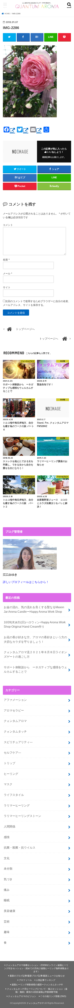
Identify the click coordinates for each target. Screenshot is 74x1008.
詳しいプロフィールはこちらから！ (26, 582)
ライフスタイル (14, 794)
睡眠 (7, 900)
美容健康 (9, 910)
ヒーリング (11, 773)
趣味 (7, 932)
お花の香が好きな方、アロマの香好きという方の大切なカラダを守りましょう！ (35, 639)
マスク (8, 784)
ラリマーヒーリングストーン (22, 815)
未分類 (8, 868)
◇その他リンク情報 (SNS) (53, 996)
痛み (7, 889)
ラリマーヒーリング (17, 805)
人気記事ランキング (45, 980)
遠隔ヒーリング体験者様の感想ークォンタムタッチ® (37, 985)
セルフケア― (12, 752)
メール (7, 273)
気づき (8, 879)
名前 (6, 259)
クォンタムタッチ (15, 731)
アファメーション (15, 699)
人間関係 (9, 826)
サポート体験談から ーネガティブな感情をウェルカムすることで (35, 669)
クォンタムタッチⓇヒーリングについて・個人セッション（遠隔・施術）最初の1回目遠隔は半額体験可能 (37, 990)
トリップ (9, 763)
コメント (8, 224)
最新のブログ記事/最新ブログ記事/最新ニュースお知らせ (37, 976)
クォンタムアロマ (15, 720)
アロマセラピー (14, 710)
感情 (7, 837)
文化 (7, 858)
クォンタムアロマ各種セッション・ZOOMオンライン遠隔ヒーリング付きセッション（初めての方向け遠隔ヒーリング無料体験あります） (36, 968)
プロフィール (25, 980)
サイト (6, 287)
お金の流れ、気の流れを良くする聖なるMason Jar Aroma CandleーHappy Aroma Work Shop (34, 609)
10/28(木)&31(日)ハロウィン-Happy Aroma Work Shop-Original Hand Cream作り (35, 624)
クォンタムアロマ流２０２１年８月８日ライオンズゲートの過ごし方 (35, 654)
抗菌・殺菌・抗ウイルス (19, 847)
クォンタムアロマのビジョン (22, 996)
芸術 (7, 921)
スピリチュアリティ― (18, 742)
